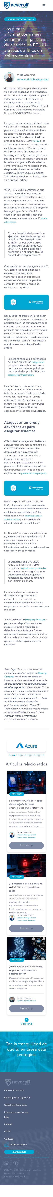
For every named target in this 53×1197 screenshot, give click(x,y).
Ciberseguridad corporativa (17, 1098)
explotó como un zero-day (33, 568)
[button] (44, 5)
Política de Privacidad (14, 1177)
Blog (6, 1117)
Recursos (8, 1125)
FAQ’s (7, 1132)
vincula (36, 140)
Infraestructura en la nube (16, 1112)
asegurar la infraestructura (21, 374)
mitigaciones (38, 362)
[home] (16, 5)
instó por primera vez (35, 620)
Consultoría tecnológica (15, 1105)
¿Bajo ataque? (19, 1152)
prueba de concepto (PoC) (33, 473)
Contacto (8, 1139)
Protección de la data (14, 1091)
